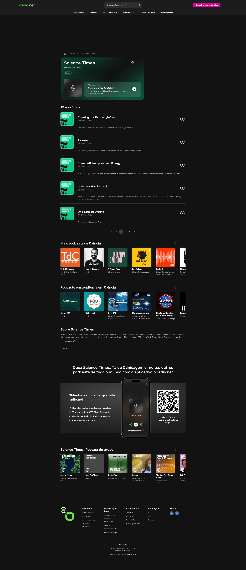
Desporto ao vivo (110, 13)
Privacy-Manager (110, 533)
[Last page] (135, 232)
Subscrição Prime (133, 524)
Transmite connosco (86, 525)
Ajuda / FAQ (130, 520)
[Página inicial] (65, 54)
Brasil (124, 545)
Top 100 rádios (78, 13)
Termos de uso (110, 515)
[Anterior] (175, 242)
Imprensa (86, 516)
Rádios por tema (167, 13)
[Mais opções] (139, 62)
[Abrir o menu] (225, 5)
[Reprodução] (134, 89)
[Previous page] (116, 232)
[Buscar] (138, 5)
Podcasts (93, 13)
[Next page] (130, 232)
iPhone (150, 513)
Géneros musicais (148, 13)
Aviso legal (108, 525)
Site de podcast (66, 341)
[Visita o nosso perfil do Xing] (177, 513)
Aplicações (130, 516)
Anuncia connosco (89, 520)
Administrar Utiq (110, 529)
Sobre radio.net (88, 513)
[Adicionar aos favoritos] (132, 62)
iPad (149, 516)
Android (151, 520)
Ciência (67, 73)
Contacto (129, 513)
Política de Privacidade (108, 520)
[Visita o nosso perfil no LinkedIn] (172, 513)
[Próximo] (182, 242)
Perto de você (128, 13)
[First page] (111, 232)
